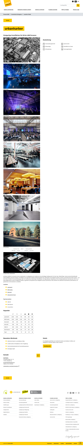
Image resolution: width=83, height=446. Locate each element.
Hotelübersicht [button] (47, 346)
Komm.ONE (10, 443)
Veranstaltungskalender (23, 402)
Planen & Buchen (53, 9)
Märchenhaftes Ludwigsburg (70, 419)
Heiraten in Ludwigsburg (69, 412)
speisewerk (9, 287)
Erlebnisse (51, 412)
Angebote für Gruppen (54, 407)
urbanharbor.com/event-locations (10, 366)
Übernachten (52, 402)
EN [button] (78, 1)
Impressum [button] (49, 443)
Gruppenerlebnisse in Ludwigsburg (71, 400)
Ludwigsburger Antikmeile (23, 414)
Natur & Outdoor (39, 9)
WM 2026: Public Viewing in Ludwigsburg (72, 407)
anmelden (43, 443)
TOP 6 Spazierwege (68, 417)
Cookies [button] (62, 443)
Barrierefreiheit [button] (69, 443)
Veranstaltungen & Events (24, 9)
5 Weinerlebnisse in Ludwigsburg (71, 426)
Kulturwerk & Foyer (11, 294)
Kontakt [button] (75, 443)
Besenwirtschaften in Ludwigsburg (56, 414)
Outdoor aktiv (36, 402)
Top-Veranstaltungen (22, 400)
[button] (7, 3)
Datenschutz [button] (56, 443)
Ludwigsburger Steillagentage (24, 409)
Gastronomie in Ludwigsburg (55, 400)
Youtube (73, 393)
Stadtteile (5, 414)
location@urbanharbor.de (9, 362)
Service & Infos (52, 417)
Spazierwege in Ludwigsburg (39, 404)
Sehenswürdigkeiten (6, 400)
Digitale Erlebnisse (6, 412)
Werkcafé (9, 292)
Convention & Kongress (16, 14)
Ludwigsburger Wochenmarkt (24, 407)
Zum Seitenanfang (80, 443)
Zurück (7, 20)
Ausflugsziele (52, 409)
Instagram (78, 393)
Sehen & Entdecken (8, 9)
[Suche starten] (78, 5)
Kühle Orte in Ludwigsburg (70, 404)
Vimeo (76, 393)
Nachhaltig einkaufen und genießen (71, 421)
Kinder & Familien (6, 402)
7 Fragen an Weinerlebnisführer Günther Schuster (72, 430)
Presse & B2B (76, 9)
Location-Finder (27, 14)
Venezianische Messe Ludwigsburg (25, 417)
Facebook (67, 393)
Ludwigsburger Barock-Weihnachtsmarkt (26, 404)
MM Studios (10, 289)
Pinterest (70, 393)
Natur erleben (36, 400)
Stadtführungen (6, 404)
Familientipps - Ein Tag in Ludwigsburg (71, 414)
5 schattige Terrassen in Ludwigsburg (71, 402)
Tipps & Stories (65, 9)
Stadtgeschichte (6, 409)
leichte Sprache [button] (72, 1)
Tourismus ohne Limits (69, 409)
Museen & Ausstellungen (7, 407)
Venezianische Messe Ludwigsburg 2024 (72, 424)
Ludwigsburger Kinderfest (23, 412)
